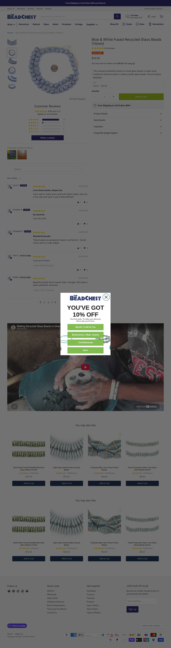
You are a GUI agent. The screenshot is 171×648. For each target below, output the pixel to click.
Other (85, 350)
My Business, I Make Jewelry (85, 335)
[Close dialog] (106, 297)
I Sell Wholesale (85, 342)
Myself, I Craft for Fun (85, 327)
